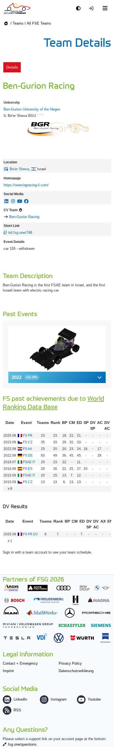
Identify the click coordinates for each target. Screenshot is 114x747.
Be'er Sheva (19, 169)
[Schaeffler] (72, 625)
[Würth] (82, 638)
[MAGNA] (99, 600)
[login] (92, 8)
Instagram (59, 699)
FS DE (28, 455)
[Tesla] (17, 638)
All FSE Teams (39, 23)
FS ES (27, 469)
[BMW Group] (95, 588)
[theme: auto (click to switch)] (79, 8)
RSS (17, 710)
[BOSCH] (14, 600)
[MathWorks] (42, 613)
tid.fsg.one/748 (20, 232)
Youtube (94, 699)
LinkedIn (20, 699)
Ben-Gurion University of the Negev (32, 109)
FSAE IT (29, 462)
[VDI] (42, 636)
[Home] (17, 8)
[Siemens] (101, 625)
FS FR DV (30, 534)
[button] (57, 377)
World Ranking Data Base (53, 402)
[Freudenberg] (48, 600)
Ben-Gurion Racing (24, 217)
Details (12, 67)
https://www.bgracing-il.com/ (26, 185)
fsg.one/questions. (23, 744)
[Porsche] (96, 613)
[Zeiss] (105, 638)
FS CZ (27, 442)
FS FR (27, 435)
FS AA (27, 449)
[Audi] (63, 588)
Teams (18, 23)
